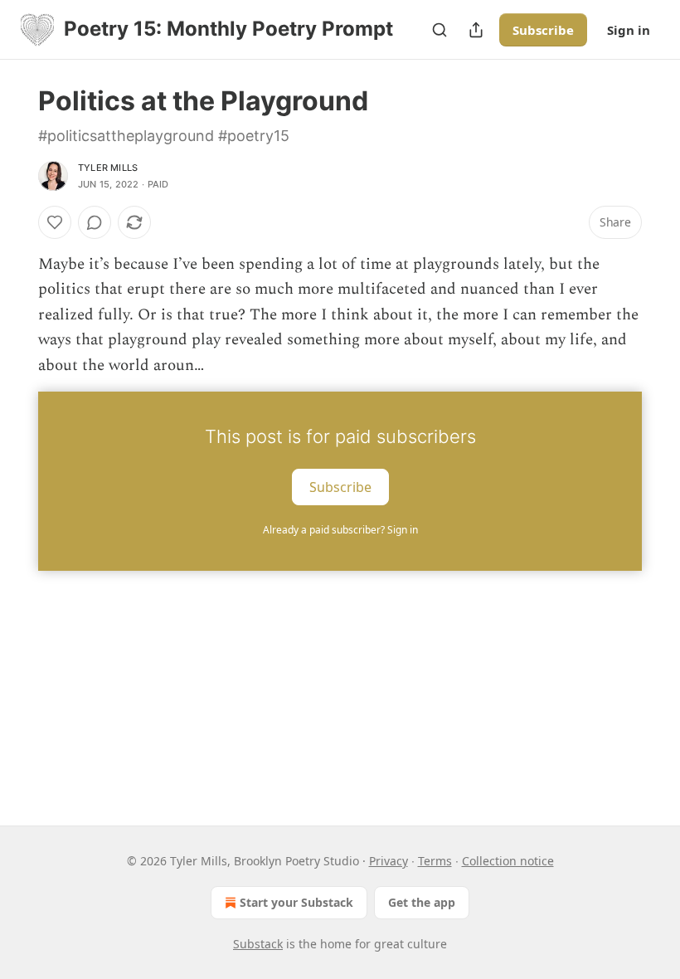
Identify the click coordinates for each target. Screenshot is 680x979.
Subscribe (543, 30)
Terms (435, 861)
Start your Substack (296, 902)
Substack (258, 944)
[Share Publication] (476, 29)
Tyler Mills (108, 167)
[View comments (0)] (94, 222)
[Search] (439, 29)
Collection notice (508, 861)
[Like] (54, 222)
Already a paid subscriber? (340, 530)
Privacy (388, 861)
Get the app (421, 902)
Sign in (628, 30)
